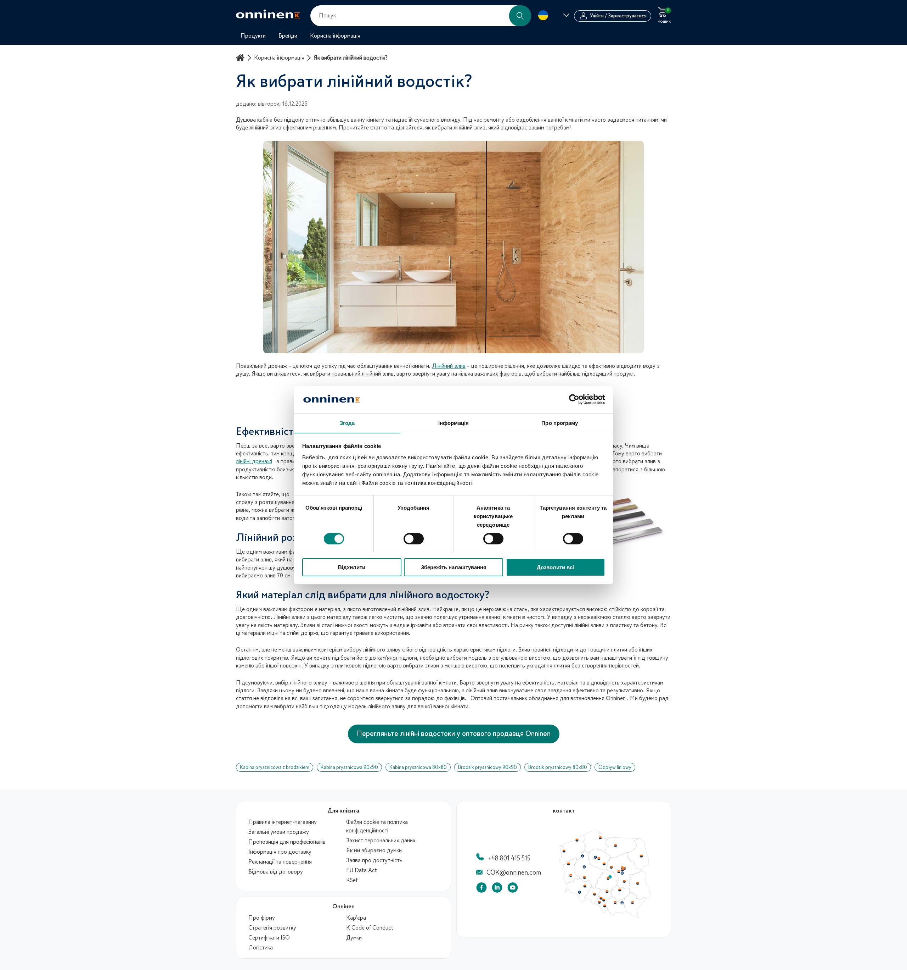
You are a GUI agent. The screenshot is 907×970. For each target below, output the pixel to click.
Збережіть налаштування (453, 567)
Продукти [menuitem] (253, 35)
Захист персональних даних (381, 840)
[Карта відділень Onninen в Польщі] (605, 916)
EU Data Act (361, 870)
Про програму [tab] (559, 423)
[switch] (414, 538)
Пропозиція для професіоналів (287, 842)
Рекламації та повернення (280, 861)
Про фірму (261, 917)
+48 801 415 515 (509, 858)
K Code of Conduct (369, 927)
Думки (354, 937)
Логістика (260, 947)
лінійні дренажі (254, 461)
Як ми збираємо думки (374, 850)
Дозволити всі (555, 567)
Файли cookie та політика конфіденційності (377, 826)
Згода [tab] (347, 423)
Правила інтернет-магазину (282, 822)
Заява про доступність (374, 860)
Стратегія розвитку (272, 927)
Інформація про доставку (279, 851)
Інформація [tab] (453, 423)
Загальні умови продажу (278, 832)
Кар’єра (356, 917)
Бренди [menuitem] (287, 35)
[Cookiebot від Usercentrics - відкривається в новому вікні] (574, 399)
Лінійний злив (449, 366)
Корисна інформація (279, 57)
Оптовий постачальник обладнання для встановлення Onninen (548, 698)
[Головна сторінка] (241, 57)
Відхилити (351, 567)
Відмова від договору (275, 871)
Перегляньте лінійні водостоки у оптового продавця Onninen (454, 733)
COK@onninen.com (513, 872)
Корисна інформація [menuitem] (335, 35)
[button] (520, 15)
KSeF (352, 880)
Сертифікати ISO (269, 937)
